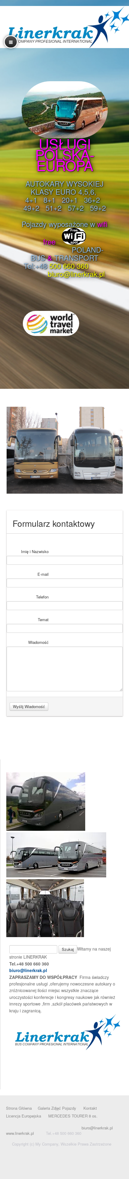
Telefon (42, 597)
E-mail (43, 574)
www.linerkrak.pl (20, 1133)
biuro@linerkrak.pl (28, 970)
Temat (43, 619)
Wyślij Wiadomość (29, 706)
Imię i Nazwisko (35, 551)
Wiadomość (38, 642)
